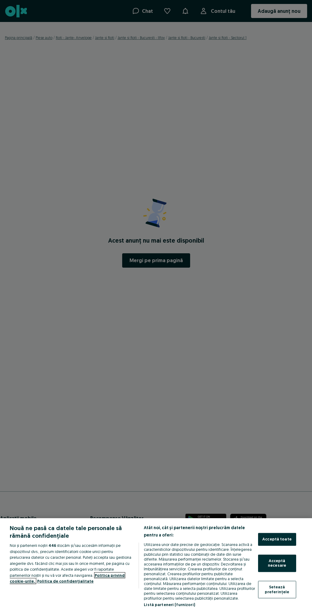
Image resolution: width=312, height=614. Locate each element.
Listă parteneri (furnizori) (169, 604)
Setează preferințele (277, 589)
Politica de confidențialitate (65, 581)
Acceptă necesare (277, 563)
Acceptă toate (277, 539)
